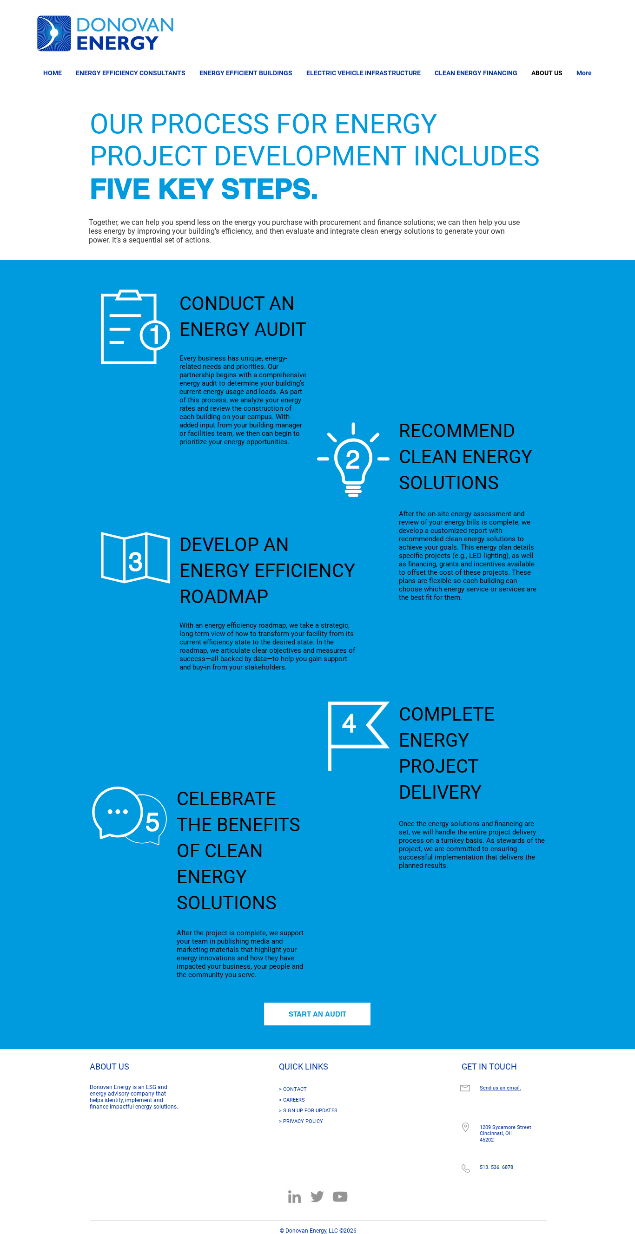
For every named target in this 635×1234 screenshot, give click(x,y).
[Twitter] (317, 1197)
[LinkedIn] (294, 1197)
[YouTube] (340, 1197)
